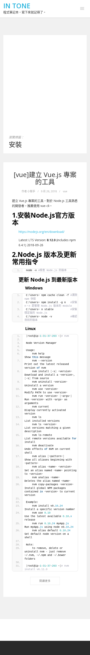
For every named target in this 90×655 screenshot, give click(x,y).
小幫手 (31, 191)
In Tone (16, 5)
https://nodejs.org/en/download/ (41, 232)
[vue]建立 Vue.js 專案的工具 (45, 178)
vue (65, 191)
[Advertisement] (45, 87)
